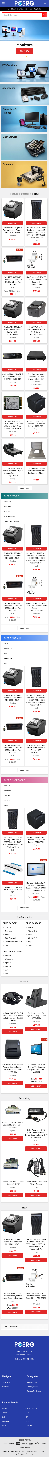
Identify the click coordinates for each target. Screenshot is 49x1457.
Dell (3, 1417)
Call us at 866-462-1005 (24, 1359)
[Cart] (45, 3)
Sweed (6, 805)
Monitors (7, 506)
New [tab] (36, 193)
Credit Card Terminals (12, 521)
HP (26, 1417)
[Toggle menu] (3, 3)
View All (28, 1425)
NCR (4, 1425)
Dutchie (7, 800)
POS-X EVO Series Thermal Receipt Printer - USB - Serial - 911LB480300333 (36, 330)
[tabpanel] (24, 40)
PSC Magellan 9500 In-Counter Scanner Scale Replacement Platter (36, 470)
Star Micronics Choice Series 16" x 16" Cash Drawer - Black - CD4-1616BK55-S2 (36, 377)
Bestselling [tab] (27, 193)
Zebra (4, 1412)
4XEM (6, 643)
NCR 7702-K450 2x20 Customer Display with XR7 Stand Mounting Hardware (13, 280)
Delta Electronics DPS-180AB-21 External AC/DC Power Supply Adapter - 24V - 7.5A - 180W (36, 1133)
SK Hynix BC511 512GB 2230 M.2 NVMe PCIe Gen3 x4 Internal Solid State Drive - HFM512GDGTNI (12, 424)
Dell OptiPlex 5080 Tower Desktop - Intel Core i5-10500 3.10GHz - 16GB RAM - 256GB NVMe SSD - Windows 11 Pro (36, 232)
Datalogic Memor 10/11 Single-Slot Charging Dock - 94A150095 (36, 1015)
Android (7, 786)
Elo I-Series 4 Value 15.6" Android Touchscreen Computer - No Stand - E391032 (36, 1068)
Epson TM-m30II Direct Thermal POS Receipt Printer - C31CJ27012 (36, 423)
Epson (4, 1408)
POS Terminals (9, 516)
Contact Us (19, 1451)
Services (29, 1454)
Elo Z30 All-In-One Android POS (20, 9)
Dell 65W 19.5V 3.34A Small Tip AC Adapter (36, 1182)
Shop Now (6, 1382)
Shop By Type (11, 496)
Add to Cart (12, 223)
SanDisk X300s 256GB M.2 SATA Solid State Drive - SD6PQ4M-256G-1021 (12, 376)
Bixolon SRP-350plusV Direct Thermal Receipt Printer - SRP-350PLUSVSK (12, 330)
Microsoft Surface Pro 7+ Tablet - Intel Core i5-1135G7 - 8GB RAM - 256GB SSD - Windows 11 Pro (36, 886)
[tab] (24, 496)
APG (27, 1421)
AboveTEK (8, 648)
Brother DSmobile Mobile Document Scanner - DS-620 (12, 889)
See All (7, 945)
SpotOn (7, 795)
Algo (5, 663)
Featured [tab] (15, 193)
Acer (5, 653)
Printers (7, 511)
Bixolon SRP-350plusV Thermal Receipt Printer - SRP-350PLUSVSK (13, 230)
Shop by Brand (12, 638)
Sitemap (5, 1386)
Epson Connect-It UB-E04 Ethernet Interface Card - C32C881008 (12, 1124)
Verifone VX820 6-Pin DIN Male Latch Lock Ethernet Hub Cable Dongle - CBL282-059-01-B (13, 1016)
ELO (27, 1412)
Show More (24, 488)
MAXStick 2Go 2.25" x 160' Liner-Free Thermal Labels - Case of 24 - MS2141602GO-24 (36, 280)
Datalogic (6, 1421)
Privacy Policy (31, 1451)
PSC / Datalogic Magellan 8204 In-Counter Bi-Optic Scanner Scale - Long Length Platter (13, 472)
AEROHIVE (8, 658)
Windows (7, 790)
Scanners (7, 501)
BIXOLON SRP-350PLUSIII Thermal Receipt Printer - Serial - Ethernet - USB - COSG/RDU (12, 1068)
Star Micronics (31, 1408)
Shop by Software (14, 780)
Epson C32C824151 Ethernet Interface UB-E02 (13, 1182)
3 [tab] (26, 56)
